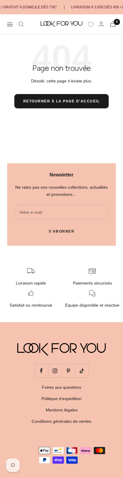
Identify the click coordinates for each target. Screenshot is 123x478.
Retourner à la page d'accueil (61, 101)
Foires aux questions (61, 387)
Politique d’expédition (61, 398)
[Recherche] (21, 24)
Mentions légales (62, 410)
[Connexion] (101, 24)
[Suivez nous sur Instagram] (54, 370)
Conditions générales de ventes (61, 421)
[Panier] (113, 24)
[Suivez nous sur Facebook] (41, 370)
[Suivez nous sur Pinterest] (68, 370)
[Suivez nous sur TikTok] (81, 370)
